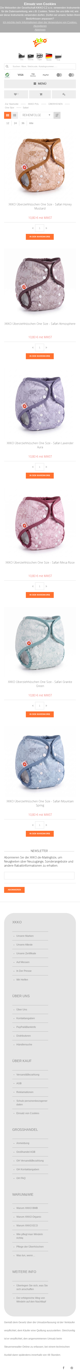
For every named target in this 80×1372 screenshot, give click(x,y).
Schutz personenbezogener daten (31, 1102)
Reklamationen (24, 1092)
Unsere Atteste (24, 944)
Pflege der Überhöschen (30, 1246)
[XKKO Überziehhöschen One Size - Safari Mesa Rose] (40, 523)
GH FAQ (20, 1178)
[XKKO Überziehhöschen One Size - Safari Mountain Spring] (40, 762)
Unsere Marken (25, 936)
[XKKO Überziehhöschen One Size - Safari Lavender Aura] (40, 404)
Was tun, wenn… (25, 1255)
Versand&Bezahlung (27, 1074)
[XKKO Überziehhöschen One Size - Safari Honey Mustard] (40, 165)
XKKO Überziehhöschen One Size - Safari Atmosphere (40, 324)
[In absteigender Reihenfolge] (57, 115)
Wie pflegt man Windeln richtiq (29, 1236)
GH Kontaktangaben (27, 1169)
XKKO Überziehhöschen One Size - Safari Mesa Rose (40, 562)
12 (7, 123)
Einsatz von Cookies (27, 1113)
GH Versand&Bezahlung (30, 1160)
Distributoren (23, 1035)
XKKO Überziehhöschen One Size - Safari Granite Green (40, 684)
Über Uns (21, 1009)
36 (23, 123)
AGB (19, 1083)
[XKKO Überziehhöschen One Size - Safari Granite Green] (40, 642)
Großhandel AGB (25, 1152)
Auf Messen (23, 962)
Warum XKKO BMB (27, 1208)
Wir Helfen (22, 979)
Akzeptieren (40, 26)
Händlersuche (24, 1044)
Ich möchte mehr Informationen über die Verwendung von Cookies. (40, 22)
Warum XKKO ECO (27, 1225)
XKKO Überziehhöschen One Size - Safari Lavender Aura (40, 445)
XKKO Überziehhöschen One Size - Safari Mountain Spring (40, 803)
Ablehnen (40, 29)
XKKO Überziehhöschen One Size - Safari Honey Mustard (40, 206)
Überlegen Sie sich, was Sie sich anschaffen (32, 1287)
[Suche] (7, 66)
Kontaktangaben (25, 1018)
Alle (31, 123)
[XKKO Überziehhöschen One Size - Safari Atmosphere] (40, 284)
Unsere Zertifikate (26, 953)
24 (15, 123)
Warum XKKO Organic (28, 1216)
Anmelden (64, 94)
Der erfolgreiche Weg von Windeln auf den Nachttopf (31, 1300)
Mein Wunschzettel (17, 94)
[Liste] (14, 115)
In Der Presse (24, 971)
